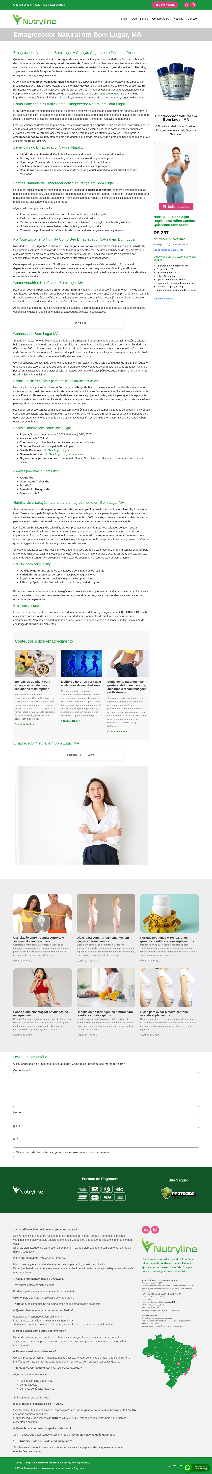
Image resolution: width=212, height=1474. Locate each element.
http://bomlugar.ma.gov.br (57, 450)
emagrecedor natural (110, 93)
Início (124, 18)
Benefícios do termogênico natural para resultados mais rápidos (105, 1013)
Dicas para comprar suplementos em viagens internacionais (103, 939)
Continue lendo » (24, 724)
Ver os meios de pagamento (168, 249)
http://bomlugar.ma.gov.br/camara (63, 454)
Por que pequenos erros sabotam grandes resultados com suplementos (167, 939)
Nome (18, 1112)
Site (15, 1138)
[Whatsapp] (186, 5)
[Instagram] (193, 5)
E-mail (18, 1125)
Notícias (178, 18)
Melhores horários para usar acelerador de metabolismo (81, 683)
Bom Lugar (128, 59)
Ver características (163, 298)
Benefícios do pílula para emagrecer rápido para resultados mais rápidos (32, 685)
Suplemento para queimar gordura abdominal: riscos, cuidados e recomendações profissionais (126, 687)
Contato (192, 18)
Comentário (21, 1070)
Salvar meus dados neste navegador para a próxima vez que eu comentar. (63, 1152)
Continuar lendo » (23, 960)
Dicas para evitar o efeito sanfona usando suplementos (164, 1013)
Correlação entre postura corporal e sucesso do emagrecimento (38, 939)
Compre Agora (160, 18)
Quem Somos (140, 18)
